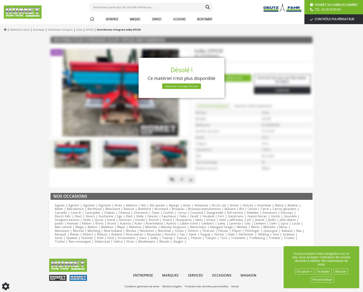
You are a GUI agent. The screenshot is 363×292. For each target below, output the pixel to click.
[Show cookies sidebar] (5, 286)
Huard (167, 220)
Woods (164, 241)
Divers (90, 216)
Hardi (111, 220)
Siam (231, 234)
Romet (235, 286)
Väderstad (102, 241)
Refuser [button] (340, 271)
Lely (248, 223)
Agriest (73, 205)
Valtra (118, 241)
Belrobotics (75, 209)
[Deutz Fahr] (282, 7)
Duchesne (106, 216)
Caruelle (61, 213)
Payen (236, 231)
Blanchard (112, 209)
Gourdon (290, 216)
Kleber (87, 223)
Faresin (152, 216)
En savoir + (304, 271)
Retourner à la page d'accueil (181, 86)
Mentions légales (172, 286)
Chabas (109, 213)
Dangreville (215, 213)
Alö (143, 205)
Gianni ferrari (257, 216)
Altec (187, 205)
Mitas (283, 227)
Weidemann (146, 241)
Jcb (249, 220)
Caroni (252, 209)
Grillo (87, 220)
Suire (143, 238)
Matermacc (198, 227)
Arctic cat (219, 205)
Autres (248, 205)
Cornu (182, 213)
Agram (59, 205)
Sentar (219, 234)
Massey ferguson (173, 227)
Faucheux (169, 216)
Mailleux (107, 227)
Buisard (230, 209)
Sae (182, 234)
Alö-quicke (157, 205)
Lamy (221, 223)
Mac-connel (63, 227)
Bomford (144, 209)
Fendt (194, 216)
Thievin (196, 238)
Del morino (235, 213)
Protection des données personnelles (206, 286)
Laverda (235, 223)
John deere (288, 220)
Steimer (87, 238)
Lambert (208, 223)
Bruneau (178, 209)
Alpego (174, 205)
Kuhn (138, 223)
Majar (121, 227)
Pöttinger (252, 231)
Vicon (130, 241)
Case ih (76, 213)
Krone (111, 223)
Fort (221, 216)
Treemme (238, 238)
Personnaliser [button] (322, 279)
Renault (60, 234)
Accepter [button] (324, 271)
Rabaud (287, 231)
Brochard (161, 209)
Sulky (154, 238)
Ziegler (178, 241)
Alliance (131, 205)
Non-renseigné (80, 241)
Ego (119, 216)
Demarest (269, 213)
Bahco (279, 205)
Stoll (110, 238)
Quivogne (270, 231)
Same (193, 234)
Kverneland (154, 223)
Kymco (171, 223)
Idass (199, 220)
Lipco (284, 223)
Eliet (129, 216)
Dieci (78, 216)
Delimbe (253, 213)
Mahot (92, 227)
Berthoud (95, 209)
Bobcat (129, 209)
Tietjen (210, 238)
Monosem (62, 231)
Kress (99, 223)
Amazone (201, 205)
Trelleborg (257, 238)
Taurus (181, 238)
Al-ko (118, 205)
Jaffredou (236, 220)
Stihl (100, 238)
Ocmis (179, 231)
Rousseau (154, 234)
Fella (183, 216)
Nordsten (147, 231)
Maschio (151, 227)
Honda (140, 220)
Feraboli (208, 216)
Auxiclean (264, 205)
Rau (299, 231)
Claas (155, 213)
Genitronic (236, 216)
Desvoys (287, 213)
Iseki (222, 220)
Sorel (58, 238)
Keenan (72, 223)
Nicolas (131, 231)
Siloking (263, 234)
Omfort (193, 231)
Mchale (242, 227)
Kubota (125, 223)
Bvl (241, 209)
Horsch (154, 220)
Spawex (72, 238)
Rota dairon (134, 234)
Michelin (269, 227)
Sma (276, 234)
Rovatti (170, 234)
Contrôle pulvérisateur (334, 19)
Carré (265, 209)
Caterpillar (92, 213)
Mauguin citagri (221, 227)
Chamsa (124, 213)
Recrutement (205, 19)
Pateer (223, 231)
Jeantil (259, 220)
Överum (208, 231)
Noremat (164, 231)
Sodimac (289, 234)
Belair (59, 209)
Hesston (125, 220)
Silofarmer (246, 234)
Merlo (255, 227)
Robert (88, 234)
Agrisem (105, 205)
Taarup (167, 238)
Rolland (116, 234)
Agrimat (89, 205)
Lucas (296, 223)
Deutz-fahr (63, 216)
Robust (102, 234)
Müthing (94, 231)
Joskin (59, 223)
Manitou (135, 227)
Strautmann (126, 238)
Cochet (168, 213)
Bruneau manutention (204, 209)
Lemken (260, 223)
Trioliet (289, 238)
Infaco (211, 220)
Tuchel (60, 241)
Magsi (79, 227)
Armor (234, 205)
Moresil (78, 231)
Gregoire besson (67, 220)
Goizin (275, 216)
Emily (140, 216)
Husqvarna (184, 220)
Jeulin (272, 220)
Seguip (205, 234)
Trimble (274, 238)
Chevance (141, 213)
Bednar (293, 205)
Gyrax (99, 220)
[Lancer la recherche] (208, 7)
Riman (74, 234)
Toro (223, 238)
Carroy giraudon (284, 209)
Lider (273, 223)
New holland (113, 231)
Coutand (196, 213)
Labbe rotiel (189, 223)
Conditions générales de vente (141, 286)
